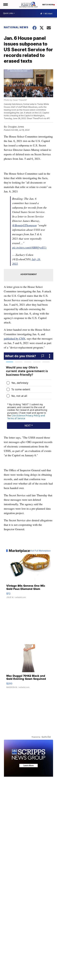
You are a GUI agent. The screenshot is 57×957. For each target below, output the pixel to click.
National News (16, 27)
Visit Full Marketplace (40, 551)
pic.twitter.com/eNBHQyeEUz (29, 247)
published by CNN (14, 338)
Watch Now (47, 5)
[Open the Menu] (5, 4)
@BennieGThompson (24, 225)
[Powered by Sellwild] (46, 737)
